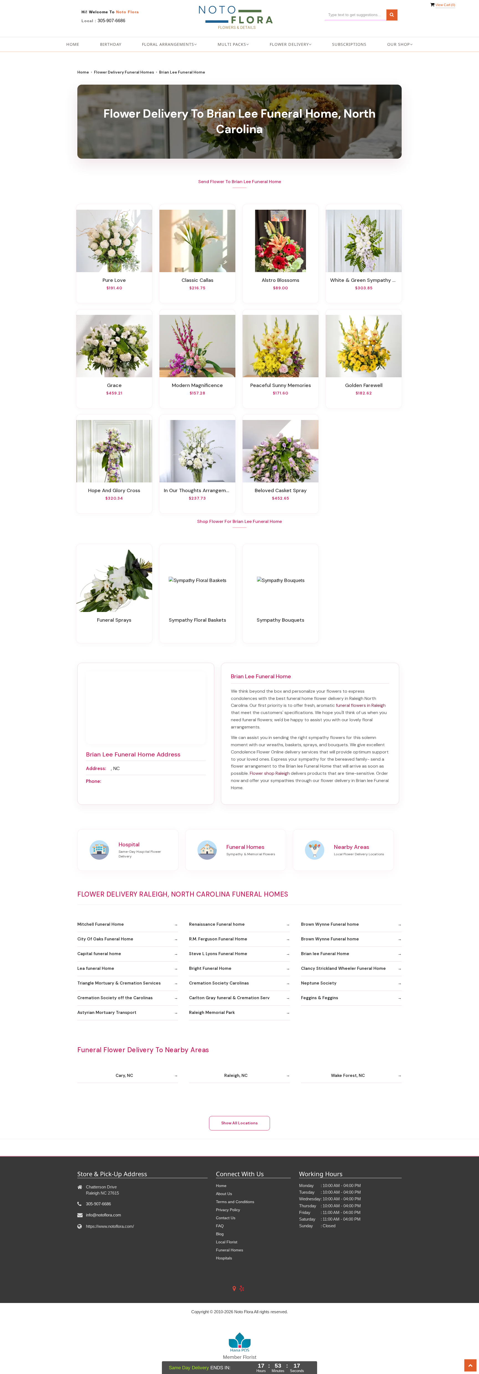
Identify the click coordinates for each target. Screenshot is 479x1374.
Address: (96, 768)
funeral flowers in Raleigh (361, 705)
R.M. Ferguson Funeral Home (218, 939)
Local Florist (226, 1242)
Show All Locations (239, 1122)
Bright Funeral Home (210, 968)
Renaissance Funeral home (217, 924)
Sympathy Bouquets (280, 620)
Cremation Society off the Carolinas (115, 998)
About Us (224, 1193)
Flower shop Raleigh (270, 773)
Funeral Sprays (114, 620)
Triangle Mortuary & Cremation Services (119, 983)
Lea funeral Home (95, 968)
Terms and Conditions (235, 1202)
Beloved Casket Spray (281, 490)
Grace (114, 385)
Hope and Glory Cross (114, 490)
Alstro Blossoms (280, 280)
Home (72, 44)
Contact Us (225, 1218)
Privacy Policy (228, 1210)
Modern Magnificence (197, 385)
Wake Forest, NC (348, 1075)
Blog (220, 1234)
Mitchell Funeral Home (100, 924)
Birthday (110, 44)
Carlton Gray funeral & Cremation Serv (229, 998)
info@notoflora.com (103, 1215)
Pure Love (114, 280)
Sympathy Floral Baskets (197, 620)
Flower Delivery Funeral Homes (124, 72)
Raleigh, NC (236, 1075)
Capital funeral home (99, 954)
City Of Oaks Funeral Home (105, 939)
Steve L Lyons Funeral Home (218, 954)
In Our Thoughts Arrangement (197, 490)
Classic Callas (197, 280)
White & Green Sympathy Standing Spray (363, 280)
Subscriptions (349, 44)
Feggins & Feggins (319, 998)
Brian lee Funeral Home (325, 954)
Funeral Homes (229, 1250)
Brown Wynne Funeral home (330, 924)
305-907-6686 (111, 20)
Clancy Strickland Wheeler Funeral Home (343, 968)
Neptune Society (319, 983)
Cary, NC (124, 1075)
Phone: (93, 781)
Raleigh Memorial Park (212, 1012)
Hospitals (224, 1258)
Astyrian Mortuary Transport (106, 1012)
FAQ (220, 1226)
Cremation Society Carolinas (219, 983)
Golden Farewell (364, 385)
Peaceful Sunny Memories (280, 385)
